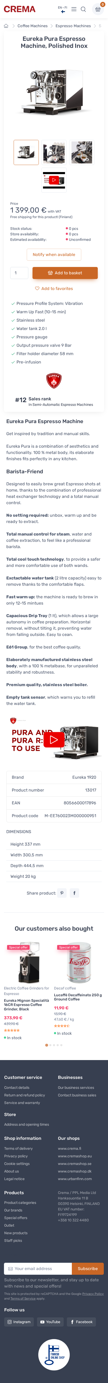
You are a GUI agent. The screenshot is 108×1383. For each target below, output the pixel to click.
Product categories (20, 1202)
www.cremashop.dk (74, 1171)
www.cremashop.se (74, 1164)
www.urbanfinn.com (75, 1179)
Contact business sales (77, 1095)
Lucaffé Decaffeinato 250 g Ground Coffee (78, 997)
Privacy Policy (93, 1294)
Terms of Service (23, 1298)
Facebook (84, 1322)
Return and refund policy (24, 1095)
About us (11, 1171)
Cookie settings (17, 1164)
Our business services (76, 1087)
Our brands (13, 1210)
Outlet (9, 1225)
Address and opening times (26, 1124)
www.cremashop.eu (75, 1156)
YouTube (53, 1322)
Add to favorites (57, 288)
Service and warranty (22, 1103)
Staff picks (13, 1240)
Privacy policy (16, 1156)
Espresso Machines (73, 26)
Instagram (21, 1322)
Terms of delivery (18, 1148)
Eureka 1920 (84, 777)
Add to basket (68, 272)
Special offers (15, 1218)
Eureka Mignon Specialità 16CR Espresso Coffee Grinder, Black (26, 1005)
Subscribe (88, 1268)
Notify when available (54, 254)
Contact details (16, 1087)
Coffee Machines (33, 26)
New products (16, 1233)
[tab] (46, 1045)
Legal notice (14, 1179)
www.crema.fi (69, 1148)
